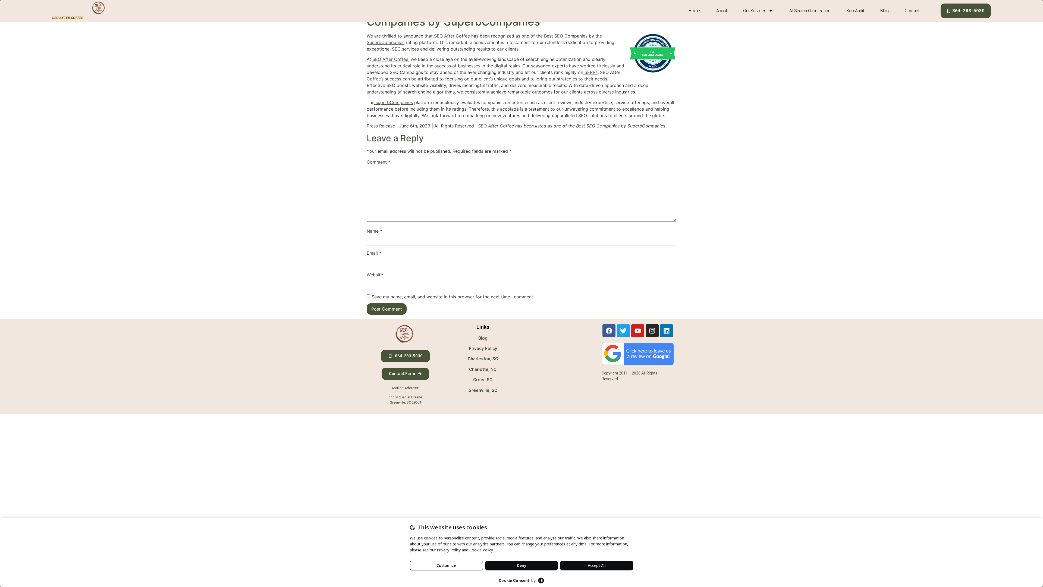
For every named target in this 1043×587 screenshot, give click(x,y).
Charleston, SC (483, 358)
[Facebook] (608, 330)
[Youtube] (637, 330)
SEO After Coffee (390, 59)
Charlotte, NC (483, 369)
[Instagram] (652, 330)
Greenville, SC (483, 390)
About (721, 10)
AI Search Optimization (809, 10)
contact (912, 10)
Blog (884, 10)
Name (374, 231)
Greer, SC (482, 379)
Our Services (754, 10)
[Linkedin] (666, 330)
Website (375, 275)
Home (694, 10)
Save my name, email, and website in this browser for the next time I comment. (453, 297)
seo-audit (855, 10)
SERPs (590, 72)
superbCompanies (393, 102)
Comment (378, 162)
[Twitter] (623, 330)
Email (374, 253)
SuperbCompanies (385, 42)
